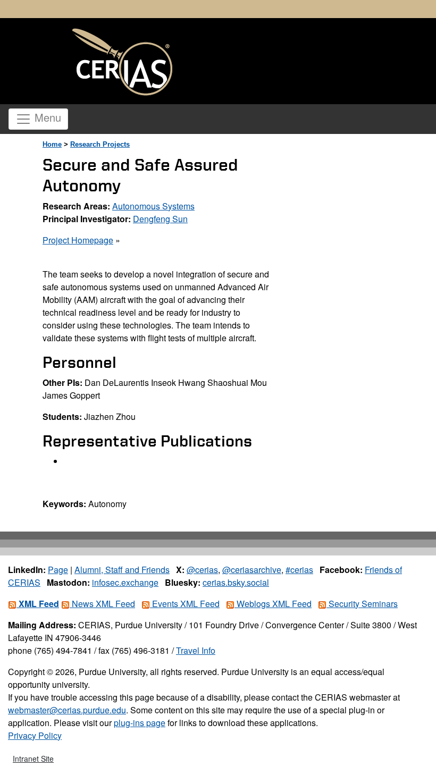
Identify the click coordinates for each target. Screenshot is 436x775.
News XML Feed (102, 603)
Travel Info (195, 650)
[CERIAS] (122, 62)
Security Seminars (362, 603)
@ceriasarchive (251, 569)
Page (58, 569)
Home (52, 144)
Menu (46, 117)
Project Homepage (78, 240)
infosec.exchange (125, 582)
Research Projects (100, 144)
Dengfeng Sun (160, 219)
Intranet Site (33, 758)
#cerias (299, 569)
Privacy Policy (35, 735)
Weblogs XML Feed (273, 603)
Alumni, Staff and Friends (122, 569)
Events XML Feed (185, 603)
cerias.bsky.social (236, 582)
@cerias (202, 569)
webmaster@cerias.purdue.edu (67, 710)
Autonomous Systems (153, 206)
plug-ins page (139, 723)
